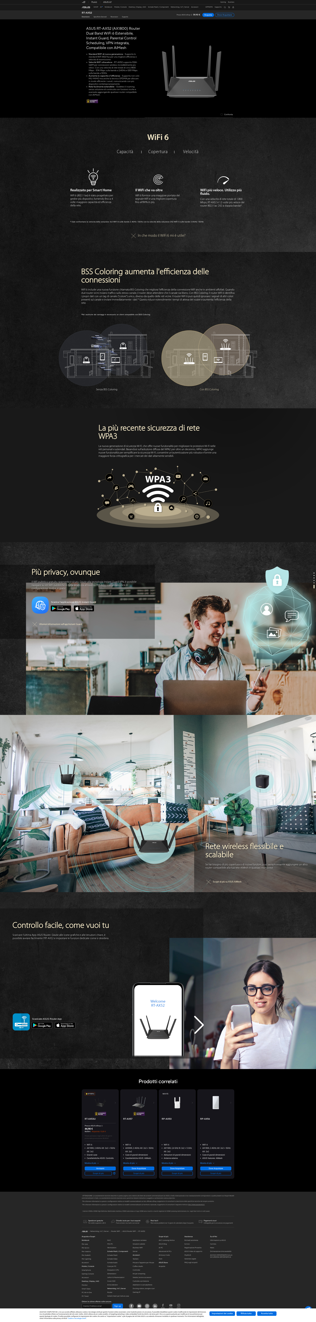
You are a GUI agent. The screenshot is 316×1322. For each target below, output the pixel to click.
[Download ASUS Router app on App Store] (84, 608)
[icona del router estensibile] (92, 102)
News (212, 1248)
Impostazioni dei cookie (222, 1313)
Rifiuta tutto (246, 1313)
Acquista (208, 15)
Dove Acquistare (224, 15)
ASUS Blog (163, 1244)
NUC (109, 1240)
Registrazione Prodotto (193, 1248)
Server (135, 1251)
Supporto (125, 17)
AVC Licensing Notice (167, 1240)
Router (109, 1292)
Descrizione (86, 17)
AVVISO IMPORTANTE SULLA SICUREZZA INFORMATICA (221, 1256)
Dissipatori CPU (113, 1270)
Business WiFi (138, 1248)
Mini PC (110, 1244)
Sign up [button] (117, 1306)
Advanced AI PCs (165, 1251)
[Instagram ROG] (178, 1306)
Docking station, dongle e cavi (144, 1289)
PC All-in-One (87, 1292)
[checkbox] (227, 114)
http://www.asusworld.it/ (196, 1205)
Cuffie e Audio (138, 1266)
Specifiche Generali (100, 17)
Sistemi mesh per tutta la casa (118, 1296)
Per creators (86, 1252)
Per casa (85, 1244)
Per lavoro (85, 1248)
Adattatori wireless (140, 1240)
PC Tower (85, 1296)
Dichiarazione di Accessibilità (220, 1251)
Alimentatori (111, 1274)
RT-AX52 (87, 12)
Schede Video (112, 1259)
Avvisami (100, 1168)
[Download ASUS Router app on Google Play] (61, 608)
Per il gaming (86, 1259)
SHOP (96, 7)
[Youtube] (139, 1306)
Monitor (85, 1285)
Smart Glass (86, 1289)
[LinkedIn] (155, 1306)
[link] (86, 7)
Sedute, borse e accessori (142, 1277)
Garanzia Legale (190, 1259)
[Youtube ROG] (170, 1306)
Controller (136, 1270)
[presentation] (114, 1173)
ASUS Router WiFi (129, 1231)
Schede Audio (112, 1263)
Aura (160, 1259)
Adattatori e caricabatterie (142, 1285)
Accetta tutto (267, 1313)
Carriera (213, 1244)
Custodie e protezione (141, 1281)
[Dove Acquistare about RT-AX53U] (114, 1173)
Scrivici (187, 1244)
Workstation (111, 1248)
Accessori (85, 1263)
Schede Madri (112, 1255)
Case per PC (111, 1266)
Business (231, 2)
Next (199, 1024)
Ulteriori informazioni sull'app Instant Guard (60, 624)
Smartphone (86, 1270)
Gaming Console (88, 1274)
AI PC (161, 1248)
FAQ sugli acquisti (191, 1263)
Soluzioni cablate (139, 1244)
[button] (223, 2)
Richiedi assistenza (191, 1240)
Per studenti (86, 1255)
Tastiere (135, 1259)
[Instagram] (147, 1306)
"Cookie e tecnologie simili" (77, 1318)
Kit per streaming (139, 1274)
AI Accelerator (112, 1285)
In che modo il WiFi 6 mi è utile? (162, 236)
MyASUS (187, 1255)
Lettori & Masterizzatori (115, 1277)
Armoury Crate (164, 1255)
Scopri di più (98, 1173)
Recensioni (114, 17)
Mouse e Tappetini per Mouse (143, 1263)
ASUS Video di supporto (193, 1251)
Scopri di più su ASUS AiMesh (227, 882)
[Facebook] (131, 1306)
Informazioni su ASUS (218, 1240)
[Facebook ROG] (162, 1306)
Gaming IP (136, 1292)
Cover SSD (111, 1281)
